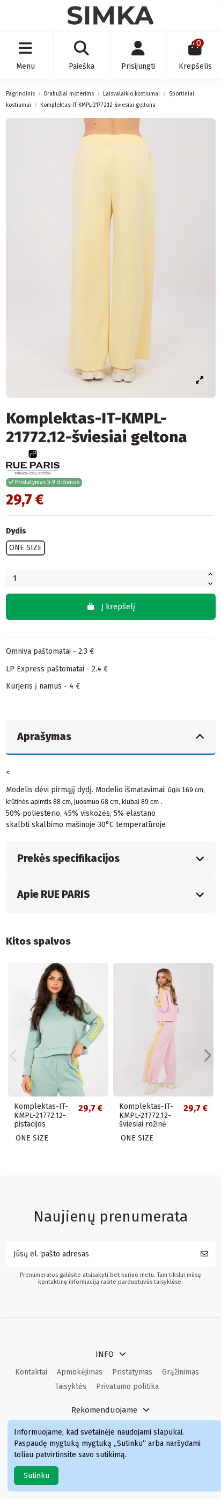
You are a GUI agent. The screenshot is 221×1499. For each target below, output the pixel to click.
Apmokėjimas (79, 1372)
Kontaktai (31, 1372)
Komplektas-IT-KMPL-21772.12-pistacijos (41, 1115)
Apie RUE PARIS (53, 894)
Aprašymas (44, 736)
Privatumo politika (127, 1386)
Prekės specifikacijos (68, 858)
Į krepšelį (118, 606)
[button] (13, 1055)
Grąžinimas (180, 1372)
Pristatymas (132, 1372)
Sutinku (36, 1475)
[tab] (111, 738)
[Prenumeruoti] (204, 1254)
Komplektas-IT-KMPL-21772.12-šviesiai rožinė (146, 1115)
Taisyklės (70, 1386)
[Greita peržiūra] (99, 978)
